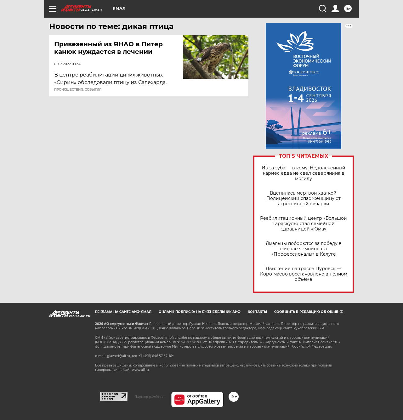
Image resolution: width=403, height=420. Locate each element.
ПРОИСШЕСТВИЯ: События (77, 89)
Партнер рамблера (149, 397)
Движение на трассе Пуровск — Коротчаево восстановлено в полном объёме (303, 274)
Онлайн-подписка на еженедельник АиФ (200, 312)
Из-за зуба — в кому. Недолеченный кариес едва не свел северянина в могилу (303, 173)
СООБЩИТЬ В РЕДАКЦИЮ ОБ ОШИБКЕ (308, 312)
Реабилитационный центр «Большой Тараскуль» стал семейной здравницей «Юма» (303, 224)
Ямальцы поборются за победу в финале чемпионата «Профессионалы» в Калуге (304, 249)
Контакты (257, 312)
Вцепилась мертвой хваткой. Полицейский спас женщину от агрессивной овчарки (303, 198)
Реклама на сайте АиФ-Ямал (123, 312)
